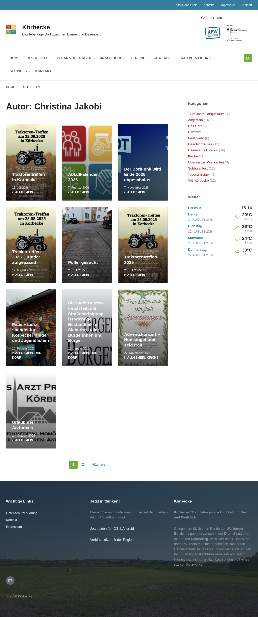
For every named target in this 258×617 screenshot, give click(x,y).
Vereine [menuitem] (137, 58)
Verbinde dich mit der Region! (112, 540)
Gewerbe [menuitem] (162, 58)
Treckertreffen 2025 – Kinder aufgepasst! (26, 257)
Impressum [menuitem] (228, 5)
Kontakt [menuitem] (209, 5)
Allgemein (24, 192)
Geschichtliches (200, 144)
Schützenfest (198, 168)
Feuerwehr (196, 138)
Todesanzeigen (199, 174)
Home (10, 87)
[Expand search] (248, 58)
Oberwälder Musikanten (206, 162)
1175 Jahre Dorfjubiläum (206, 114)
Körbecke (36, 27)
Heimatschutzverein (203, 150)
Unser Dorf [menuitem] (111, 58)
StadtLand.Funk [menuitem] (186, 5)
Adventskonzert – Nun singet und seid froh (142, 340)
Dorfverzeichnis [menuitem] (195, 58)
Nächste (98, 464)
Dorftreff (194, 132)
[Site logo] (11, 33)
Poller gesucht (83, 262)
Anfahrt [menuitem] (247, 5)
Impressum (14, 527)
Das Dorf (195, 126)
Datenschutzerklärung (21, 513)
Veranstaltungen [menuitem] (74, 58)
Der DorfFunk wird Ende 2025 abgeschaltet (142, 174)
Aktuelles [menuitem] (38, 58)
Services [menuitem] (18, 71)
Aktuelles (31, 87)
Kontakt (11, 520)
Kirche (152, 357)
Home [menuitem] (15, 58)
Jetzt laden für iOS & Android (112, 529)
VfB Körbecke (198, 180)
